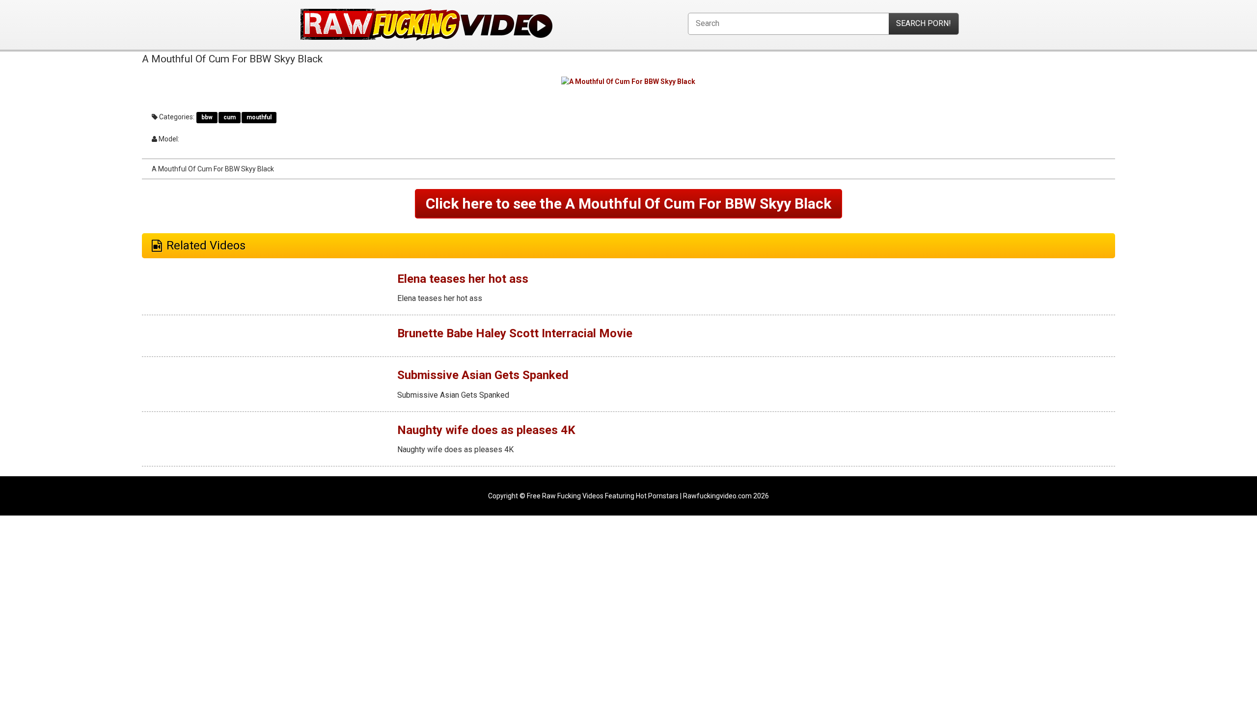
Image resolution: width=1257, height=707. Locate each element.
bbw (207, 117)
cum (229, 117)
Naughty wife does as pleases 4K (486, 430)
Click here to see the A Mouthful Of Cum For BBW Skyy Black (628, 203)
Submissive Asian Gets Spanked (483, 375)
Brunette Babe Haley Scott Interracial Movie (514, 333)
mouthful (259, 117)
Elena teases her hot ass (462, 279)
